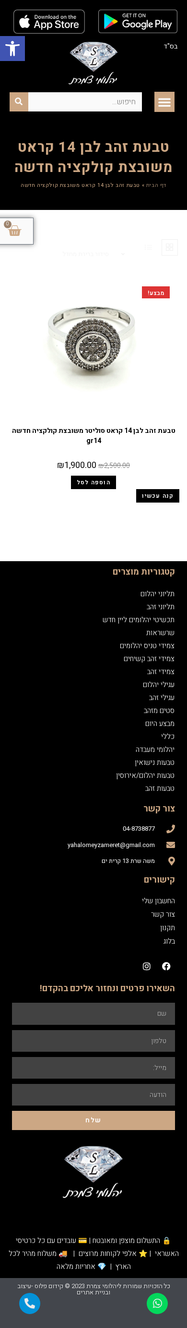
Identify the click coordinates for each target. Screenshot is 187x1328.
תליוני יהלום (157, 594)
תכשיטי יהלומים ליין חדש (139, 620)
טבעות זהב (93, 419)
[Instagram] (146, 966)
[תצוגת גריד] (170, 247)
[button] (12, 48)
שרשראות (160, 632)
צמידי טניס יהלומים (147, 645)
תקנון (167, 927)
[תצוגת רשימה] (148, 247)
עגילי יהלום (159, 684)
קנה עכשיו (158, 496)
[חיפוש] (19, 101)
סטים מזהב (159, 710)
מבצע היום (160, 723)
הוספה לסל (93, 482)
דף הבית (156, 185)
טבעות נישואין (155, 762)
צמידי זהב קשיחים (149, 658)
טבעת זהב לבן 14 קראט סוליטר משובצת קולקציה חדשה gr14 (93, 436)
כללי (168, 736)
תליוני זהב (161, 607)
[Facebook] (166, 966)
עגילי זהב (162, 697)
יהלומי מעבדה (155, 749)
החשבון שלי (158, 901)
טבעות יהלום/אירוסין (145, 775)
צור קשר (163, 914)
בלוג (169, 941)
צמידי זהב (161, 671)
